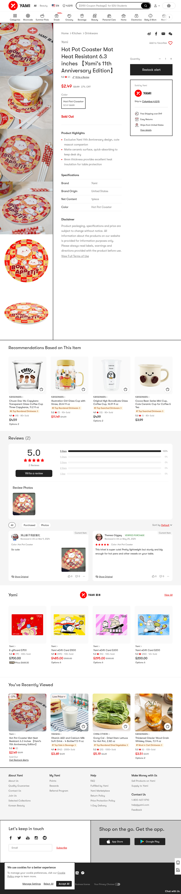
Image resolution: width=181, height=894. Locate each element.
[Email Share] (163, 34)
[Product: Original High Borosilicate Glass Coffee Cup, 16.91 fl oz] (111, 375)
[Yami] (90, 595)
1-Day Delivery (98, 805)
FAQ (92, 780)
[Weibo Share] (149, 34)
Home (65, 33)
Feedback (137, 809)
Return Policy (97, 795)
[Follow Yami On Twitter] (19, 838)
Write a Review (82, 77)
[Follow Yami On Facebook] (11, 838)
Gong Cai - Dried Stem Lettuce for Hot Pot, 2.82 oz (110, 739)
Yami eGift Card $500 (63, 650)
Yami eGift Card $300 (105, 650)
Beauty (44, 5)
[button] (67, 5)
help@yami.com (140, 804)
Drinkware (91, 33)
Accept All (64, 883)
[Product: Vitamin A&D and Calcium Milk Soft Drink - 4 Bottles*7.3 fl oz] (69, 712)
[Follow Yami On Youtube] (28, 838)
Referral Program (58, 790)
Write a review (34, 473)
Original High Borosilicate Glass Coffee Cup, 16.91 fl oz (110, 402)
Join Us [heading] (12, 795)
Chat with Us (172, 891)
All (35, 5)
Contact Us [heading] (14, 790)
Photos (45, 525)
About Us (13, 780)
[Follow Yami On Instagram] (36, 838)
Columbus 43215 (151, 101)
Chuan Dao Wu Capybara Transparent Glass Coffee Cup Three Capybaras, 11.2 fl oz (26, 404)
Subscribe (61, 848)
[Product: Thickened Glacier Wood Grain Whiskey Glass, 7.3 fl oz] (154, 712)
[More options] (84, 576)
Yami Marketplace (100, 790)
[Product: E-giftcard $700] (27, 625)
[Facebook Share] (156, 34)
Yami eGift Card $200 (147, 650)
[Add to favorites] (170, 43)
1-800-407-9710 (140, 799)
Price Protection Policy (102, 800)
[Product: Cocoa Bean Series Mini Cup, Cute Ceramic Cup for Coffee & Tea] (154, 375)
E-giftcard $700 (18, 650)
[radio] (73, 103)
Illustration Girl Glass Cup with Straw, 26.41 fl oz (68, 402)
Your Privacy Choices (104, 884)
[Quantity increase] (171, 58)
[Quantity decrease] (159, 58)
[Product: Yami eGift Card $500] (69, 625)
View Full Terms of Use (75, 256)
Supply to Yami (140, 785)
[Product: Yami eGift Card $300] (111, 625)
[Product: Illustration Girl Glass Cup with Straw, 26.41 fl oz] (69, 375)
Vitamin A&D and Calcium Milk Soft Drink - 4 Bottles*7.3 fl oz (68, 739)
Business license (82, 884)
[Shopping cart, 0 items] (169, 5)
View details (145, 130)
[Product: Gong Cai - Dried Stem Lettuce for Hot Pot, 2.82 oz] (111, 712)
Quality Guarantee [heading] (18, 785)
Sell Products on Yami (143, 780)
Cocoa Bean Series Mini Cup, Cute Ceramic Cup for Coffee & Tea (153, 404)
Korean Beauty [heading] (16, 805)
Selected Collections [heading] (19, 800)
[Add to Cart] (41, 389)
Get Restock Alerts (19, 760)
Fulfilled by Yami (99, 785)
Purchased (29, 525)
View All (168, 594)
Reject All (48, 883)
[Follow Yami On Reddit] (45, 838)
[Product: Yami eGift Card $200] (154, 625)
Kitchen (76, 33)
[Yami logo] (19, 5)
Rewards (54, 785)
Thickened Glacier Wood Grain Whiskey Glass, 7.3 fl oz (152, 739)
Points (52, 780)
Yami (64, 42)
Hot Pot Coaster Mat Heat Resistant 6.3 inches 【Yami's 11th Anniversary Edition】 (25, 741)
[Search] (145, 5)
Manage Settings (31, 883)
